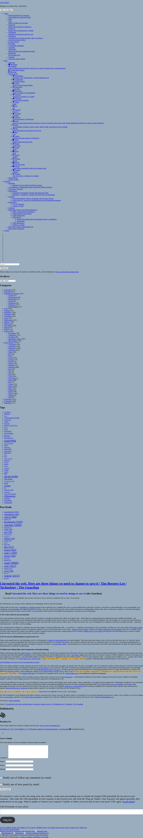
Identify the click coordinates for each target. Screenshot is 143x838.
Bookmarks (24, 92)
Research (7, 181)
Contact (6, 230)
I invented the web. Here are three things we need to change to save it (49, 593)
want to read (8, 490)
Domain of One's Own (10, 425)
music (5, 454)
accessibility (119, 684)
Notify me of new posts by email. (21, 784)
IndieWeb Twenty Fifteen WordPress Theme (27, 185)
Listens (26, 137)
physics (6, 462)
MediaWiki (14, 54)
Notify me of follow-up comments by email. (27, 777)
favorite (7, 536)
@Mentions (20, 33)
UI (5, 488)
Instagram (11, 367)
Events (10, 358)
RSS (5, 474)
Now (18, 22)
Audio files (17, 88)
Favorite (11, 361)
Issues (58, 122)
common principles (28, 673)
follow (9, 538)
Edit (9, 356)
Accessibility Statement (16, 46)
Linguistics (7, 316)
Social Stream (12, 178)
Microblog (13, 64)
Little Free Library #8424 (16, 59)
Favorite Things (13, 42)
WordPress (7, 403)
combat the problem (12, 671)
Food (6, 309)
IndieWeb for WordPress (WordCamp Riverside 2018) (30, 193)
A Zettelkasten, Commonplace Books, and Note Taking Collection (30, 187)
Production (12, 303)
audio (7, 519)
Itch (9, 371)
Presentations (12, 191)
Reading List (35, 729)
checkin (13, 525)
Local (6, 318)
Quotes (16, 148)
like (9, 547)
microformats (8, 451)
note (10, 552)
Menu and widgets (6, 10)
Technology (8, 399)
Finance (11, 301)
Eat (9, 354)
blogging (7, 414)
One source (75, 655)
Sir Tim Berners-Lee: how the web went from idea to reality (19, 662)
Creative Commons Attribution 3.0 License (34, 837)
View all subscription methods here (67, 272)
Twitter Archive (13, 180)
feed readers (8, 433)
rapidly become (26, 653)
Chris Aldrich (4, 2)
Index (10, 19)
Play (9, 382)
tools (6, 483)
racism (6, 470)
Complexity (12, 335)
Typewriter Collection (15, 189)
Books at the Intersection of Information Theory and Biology (37, 219)
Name (2, 761)
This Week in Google (9, 481)
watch (12, 575)
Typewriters (8, 401)
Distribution (12, 299)
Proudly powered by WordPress (10, 831)
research (6, 472)
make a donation (14, 701)
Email (2, 765)
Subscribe (11, 63)
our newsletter (8, 697)
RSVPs (19, 163)
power (113, 684)
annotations (7, 412)
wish (6, 578)
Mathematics (12, 202)
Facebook (7, 431)
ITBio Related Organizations (22, 213)
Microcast (13, 72)
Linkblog (36, 67)
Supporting (25, 37)
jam (7, 545)
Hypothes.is (8, 438)
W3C (98, 684)
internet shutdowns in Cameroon (16, 688)
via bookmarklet (64, 729)
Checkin (11, 350)
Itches (40, 126)
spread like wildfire (60, 644)
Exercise (17, 111)
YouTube (8, 500)
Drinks (16, 103)
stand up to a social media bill (74, 686)
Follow (10, 363)
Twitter (7, 485)
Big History (12, 333)
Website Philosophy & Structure (19, 15)
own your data (8, 458)
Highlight (11, 365)
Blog (5, 61)
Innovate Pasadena (8, 443)
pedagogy (7, 460)
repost (8, 569)
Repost (10, 390)
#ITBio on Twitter (19, 225)
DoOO (5, 427)
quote (7, 560)
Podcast (6, 327)
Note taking (8, 326)
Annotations (19, 80)
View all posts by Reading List (50, 725)
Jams (27, 129)
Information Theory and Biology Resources (22, 210)
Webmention (9, 496)
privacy (6, 466)
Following (19, 26)
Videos (29, 167)
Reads (16, 152)
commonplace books (11, 418)
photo (10, 556)
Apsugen (11, 57)
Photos (17, 145)
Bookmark (11, 348)
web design (7, 492)
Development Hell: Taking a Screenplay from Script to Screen (33, 198)
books (5, 416)
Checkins (23, 95)
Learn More (128, 801)
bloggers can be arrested (80, 629)
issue (8, 541)
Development (12, 297)
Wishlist (16, 171)
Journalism (7, 314)
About (6, 13)
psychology (7, 468)
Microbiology (12, 341)
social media (11, 476)
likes (15, 133)
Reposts (16, 160)
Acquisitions (31, 77)
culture (6, 422)
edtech (6, 429)
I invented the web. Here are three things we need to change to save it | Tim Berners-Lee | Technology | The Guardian (44, 704)
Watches (26, 175)
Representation (13, 307)
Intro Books (21, 221)
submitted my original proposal (30, 607)
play (6, 558)
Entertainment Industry (11, 293)
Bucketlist (11, 44)
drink (8, 530)
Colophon (11, 47)
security (129, 684)
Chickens (21, 99)
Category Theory (18, 206)
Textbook (11, 208)
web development (10, 494)
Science (6, 331)
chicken (8, 527)
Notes (22, 141)
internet (55, 729)
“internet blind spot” (72, 673)
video (6, 573)
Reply (10, 388)
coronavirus (7, 420)
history (7, 436)
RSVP (10, 392)
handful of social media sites (57, 640)
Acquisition (12, 344)
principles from (30, 831)
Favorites (17, 114)
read (11, 563)
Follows (23, 118)
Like (9, 375)
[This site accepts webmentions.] (19, 833)
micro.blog (7, 449)
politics (6, 464)
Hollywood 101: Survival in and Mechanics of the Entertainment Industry (37, 200)
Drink (10, 352)
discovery (7, 423)
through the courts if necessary (51, 669)
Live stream (12, 378)
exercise (7, 534)
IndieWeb (11, 183)
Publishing (11, 305)
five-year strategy (67, 677)
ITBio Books (17, 217)
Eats (15, 107)
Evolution (11, 337)
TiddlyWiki (21, 50)
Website (2, 769)
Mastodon (7, 447)
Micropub (7, 453)
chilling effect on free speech (93, 631)
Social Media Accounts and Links (19, 17)
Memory (7, 322)
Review (6, 329)
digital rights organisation (33, 697)
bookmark (13, 521)
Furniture (7, 310)
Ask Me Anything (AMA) (17, 40)
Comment (4, 758)
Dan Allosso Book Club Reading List (20, 227)
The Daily (8, 479)
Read (10, 386)
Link (1, 729)
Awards (11, 295)
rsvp (9, 571)
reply (10, 566)
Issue (10, 369)
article (10, 517)
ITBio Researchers (19, 215)
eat (8, 532)
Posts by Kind (13, 74)
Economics (8, 290)
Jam (9, 373)
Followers (20, 29)
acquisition (11, 512)
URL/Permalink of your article (14, 806)
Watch (10, 393)
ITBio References (18, 223)
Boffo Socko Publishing (16, 229)
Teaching (11, 196)
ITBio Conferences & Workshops (24, 212)
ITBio (6, 445)
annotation (11, 514)
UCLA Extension (18, 204)
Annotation (12, 346)
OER (5, 456)
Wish (10, 397)
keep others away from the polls (30, 659)
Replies (16, 156)
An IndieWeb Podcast (17, 70)
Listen (10, 376)
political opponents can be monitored (110, 629)
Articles (23, 84)
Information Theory (14, 339)
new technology (44, 668)
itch (6, 543)
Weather (11, 395)
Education (7, 292)
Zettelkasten (8, 503)
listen (10, 549)
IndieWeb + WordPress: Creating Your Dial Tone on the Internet (34, 195)
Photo (10, 380)
